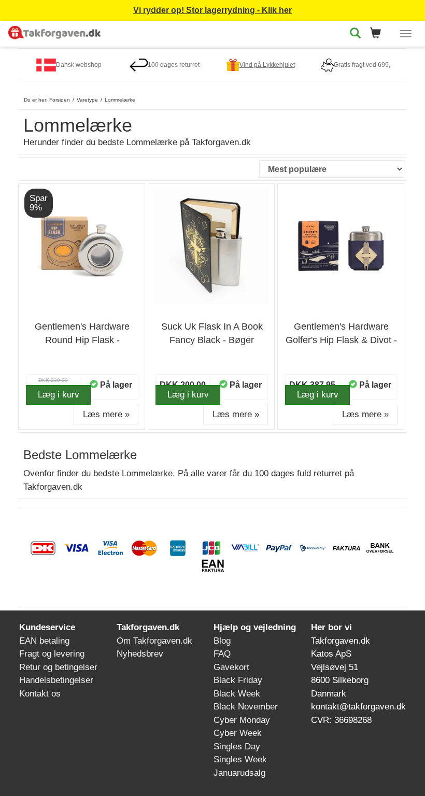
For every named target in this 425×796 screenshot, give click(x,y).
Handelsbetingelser (56, 680)
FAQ (222, 654)
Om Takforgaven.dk (154, 641)
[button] (378, 34)
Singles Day (237, 746)
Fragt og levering (51, 654)
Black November (246, 707)
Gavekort (231, 667)
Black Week (237, 694)
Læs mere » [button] (106, 414)
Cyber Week (238, 733)
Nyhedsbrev (140, 654)
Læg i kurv (58, 395)
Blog (222, 641)
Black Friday (238, 680)
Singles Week (240, 759)
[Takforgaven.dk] (55, 31)
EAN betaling (44, 641)
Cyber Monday (242, 720)
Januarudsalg (239, 773)
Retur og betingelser (58, 667)
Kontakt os (40, 694)
